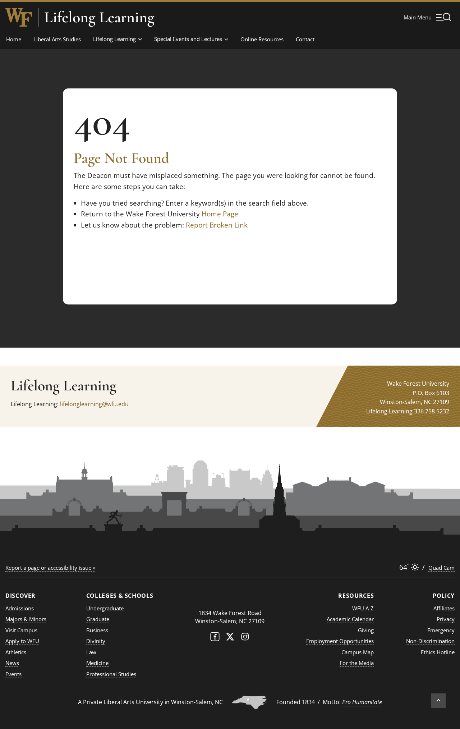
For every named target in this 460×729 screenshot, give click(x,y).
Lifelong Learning (99, 17)
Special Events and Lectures (188, 38)
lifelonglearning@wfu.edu (94, 404)
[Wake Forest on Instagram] (245, 638)
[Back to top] (438, 700)
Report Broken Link (217, 225)
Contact (305, 39)
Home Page (220, 214)
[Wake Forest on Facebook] (215, 638)
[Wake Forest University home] (18, 17)
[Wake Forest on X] (230, 638)
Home (13, 39)
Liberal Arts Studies (57, 39)
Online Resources (262, 39)
